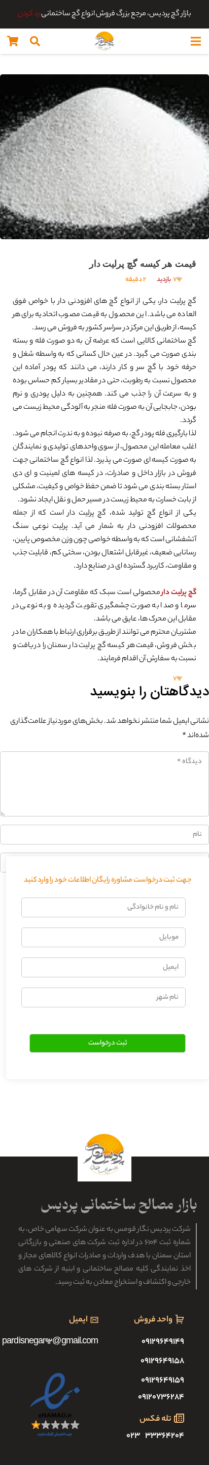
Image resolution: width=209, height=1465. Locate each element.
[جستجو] (35, 41)
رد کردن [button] (29, 14)
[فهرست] (195, 41)
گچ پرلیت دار (178, 593)
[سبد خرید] (13, 41)
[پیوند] (104, 41)
